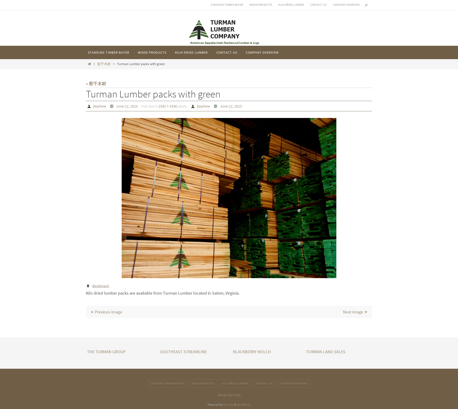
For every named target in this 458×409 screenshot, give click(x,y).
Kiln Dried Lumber (291, 4)
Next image (353, 312)
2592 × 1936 (167, 106)
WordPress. (244, 405)
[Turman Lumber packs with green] (229, 198)
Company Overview (346, 4)
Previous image (108, 312)
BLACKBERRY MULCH (252, 351)
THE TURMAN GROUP (106, 351)
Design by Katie (229, 395)
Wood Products (261, 4)
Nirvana (228, 405)
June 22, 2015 (127, 106)
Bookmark (100, 285)
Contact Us (318, 4)
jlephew (99, 106)
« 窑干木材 (96, 83)
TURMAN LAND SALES (325, 351)
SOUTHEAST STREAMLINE (183, 351)
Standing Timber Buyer (227, 4)
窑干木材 (104, 64)
